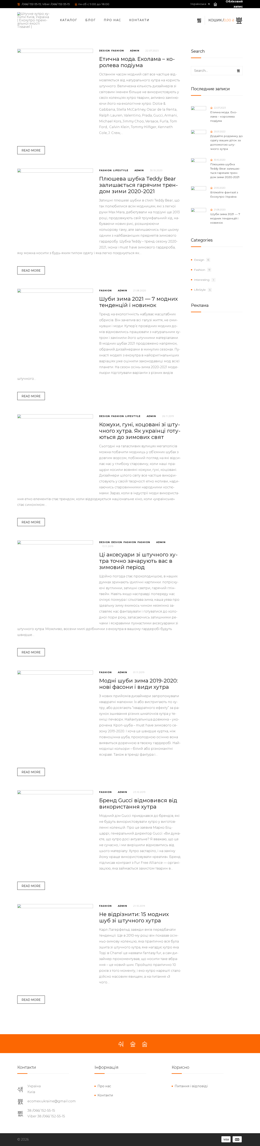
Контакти (139, 20)
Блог (90, 20)
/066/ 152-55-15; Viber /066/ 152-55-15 (45, 4)
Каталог (68, 20)
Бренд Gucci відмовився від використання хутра (138, 803)
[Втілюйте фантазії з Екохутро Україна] (198, 193)
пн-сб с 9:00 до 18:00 (93, 4)
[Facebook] (121, 1044)
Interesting (201, 280)
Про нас (112, 20)
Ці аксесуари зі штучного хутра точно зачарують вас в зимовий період (138, 560)
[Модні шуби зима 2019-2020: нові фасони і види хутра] (55, 708)
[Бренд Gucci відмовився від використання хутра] (55, 828)
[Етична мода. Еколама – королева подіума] (55, 87)
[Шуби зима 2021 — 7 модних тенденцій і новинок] (55, 327)
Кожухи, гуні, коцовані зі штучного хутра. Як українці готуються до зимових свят (140, 430)
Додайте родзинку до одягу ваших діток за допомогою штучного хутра (226, 142)
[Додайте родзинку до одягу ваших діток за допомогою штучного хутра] (198, 137)
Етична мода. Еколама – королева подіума (137, 62)
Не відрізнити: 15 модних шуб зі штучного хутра (134, 917)
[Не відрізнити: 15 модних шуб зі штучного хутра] (55, 942)
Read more (31, 150)
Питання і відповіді (191, 1086)
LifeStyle (120, 170)
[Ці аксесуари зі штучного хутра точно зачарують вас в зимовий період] (55, 578)
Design (104, 50)
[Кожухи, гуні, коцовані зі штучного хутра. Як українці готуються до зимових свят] (55, 452)
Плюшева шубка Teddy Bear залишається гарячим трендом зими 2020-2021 (138, 185)
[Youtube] (145, 1044)
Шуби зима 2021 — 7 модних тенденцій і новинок (138, 302)
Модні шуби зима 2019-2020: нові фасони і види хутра (138, 683)
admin (134, 50)
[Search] (239, 71)
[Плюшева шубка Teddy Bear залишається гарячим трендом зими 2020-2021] (55, 206)
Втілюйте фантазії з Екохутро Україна (224, 194)
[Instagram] (133, 1044)
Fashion (117, 50)
